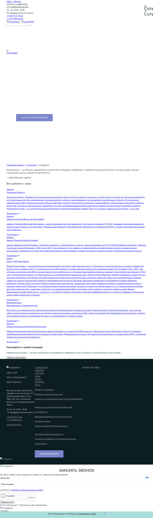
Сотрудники (32, 40)
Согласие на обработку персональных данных (55, 438)
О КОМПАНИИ (41, 367)
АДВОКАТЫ (39, 370)
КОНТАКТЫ (39, 382)
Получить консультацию (34, 118)
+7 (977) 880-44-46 (15, 18)
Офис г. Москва (14, 1)
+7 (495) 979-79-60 (15, 15)
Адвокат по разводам (44, 389)
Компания (27, 34)
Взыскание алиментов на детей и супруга (53, 416)
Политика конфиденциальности (49, 434)
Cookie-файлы (41, 443)
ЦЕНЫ (37, 376)
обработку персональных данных (27, 490)
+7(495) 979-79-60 (14, 417)
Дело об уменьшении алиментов (57, 43)
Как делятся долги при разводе (67, 46)
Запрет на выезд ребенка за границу (51, 426)
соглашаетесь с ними (87, 514)
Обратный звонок (49, 454)
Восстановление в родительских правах (128, 43)
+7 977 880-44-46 (14, 420)
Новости (42, 40)
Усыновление (41, 412)
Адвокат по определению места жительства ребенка (58, 399)
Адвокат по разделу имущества (89, 43)
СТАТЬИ (38, 379)
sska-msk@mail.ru (14, 424)
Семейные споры (43, 421)
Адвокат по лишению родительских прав (53, 407)
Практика (50, 34)
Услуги (74, 34)
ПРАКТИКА (39, 373)
